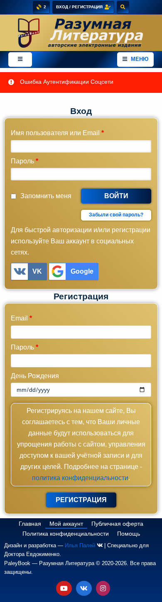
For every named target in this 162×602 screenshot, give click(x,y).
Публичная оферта (117, 523)
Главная (30, 523)
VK (37, 271)
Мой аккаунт (66, 523)
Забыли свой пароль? (116, 214)
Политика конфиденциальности (65, 533)
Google (82, 271)
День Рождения (35, 375)
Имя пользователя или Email (57, 132)
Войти (116, 195)
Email (21, 318)
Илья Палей (80, 545)
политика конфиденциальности (80, 477)
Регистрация (81, 499)
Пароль (24, 161)
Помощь (128, 533)
